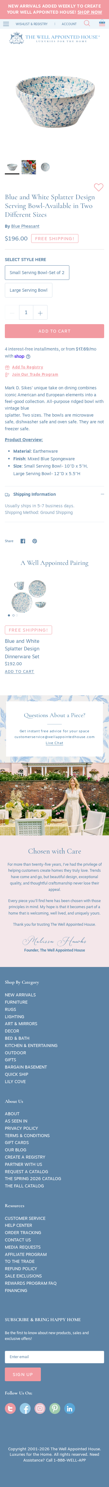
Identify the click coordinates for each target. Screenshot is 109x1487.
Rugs (10, 1009)
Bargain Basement (26, 1067)
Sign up (23, 1374)
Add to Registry (27, 367)
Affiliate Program (26, 1254)
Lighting (14, 1017)
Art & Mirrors (21, 1024)
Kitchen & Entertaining (31, 1045)
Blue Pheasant (25, 226)
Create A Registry (25, 1157)
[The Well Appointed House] (54, 38)
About (12, 1114)
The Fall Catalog (24, 1186)
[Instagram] (40, 1408)
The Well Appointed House (75, 1449)
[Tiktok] (69, 1408)
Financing (16, 1290)
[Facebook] (25, 1408)
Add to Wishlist (98, 187)
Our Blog (15, 1150)
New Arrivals (20, 995)
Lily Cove (15, 1082)
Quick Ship (16, 1074)
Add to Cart (54, 331)
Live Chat (54, 742)
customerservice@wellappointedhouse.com (55, 736)
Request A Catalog (26, 1172)
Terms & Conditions (27, 1136)
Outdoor (15, 1053)
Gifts (10, 1060)
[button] (102, 24)
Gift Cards (17, 1143)
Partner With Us (23, 1164)
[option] (54, 101)
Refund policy (21, 1269)
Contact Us (18, 1240)
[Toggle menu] (6, 24)
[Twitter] (10, 1408)
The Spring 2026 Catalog (33, 1179)
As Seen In (16, 1121)
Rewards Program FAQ (31, 1283)
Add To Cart (19, 671)
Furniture (16, 1002)
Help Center (18, 1225)
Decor (12, 1031)
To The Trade (20, 1261)
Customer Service (25, 1218)
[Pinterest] (54, 1408)
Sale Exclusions (23, 1276)
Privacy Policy (21, 1128)
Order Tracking (23, 1233)
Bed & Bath (17, 1038)
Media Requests (23, 1247)
